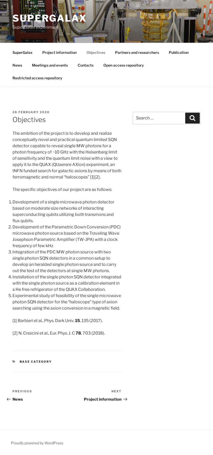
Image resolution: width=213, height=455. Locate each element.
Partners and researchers (137, 52)
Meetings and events (50, 65)
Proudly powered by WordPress (37, 443)
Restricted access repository (37, 78)
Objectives (95, 52)
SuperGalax (49, 18)
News (17, 65)
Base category (36, 361)
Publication (179, 52)
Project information (59, 52)
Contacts (86, 65)
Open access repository (123, 65)
